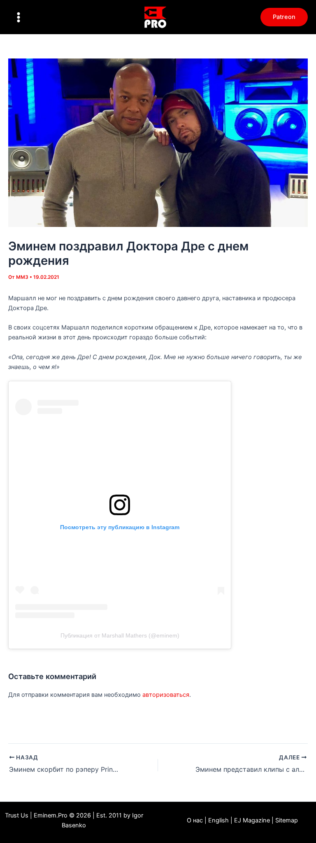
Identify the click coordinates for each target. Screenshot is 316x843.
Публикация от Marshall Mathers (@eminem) (119, 635)
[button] (284, 17)
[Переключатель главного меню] (18, 17)
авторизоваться (165, 694)
